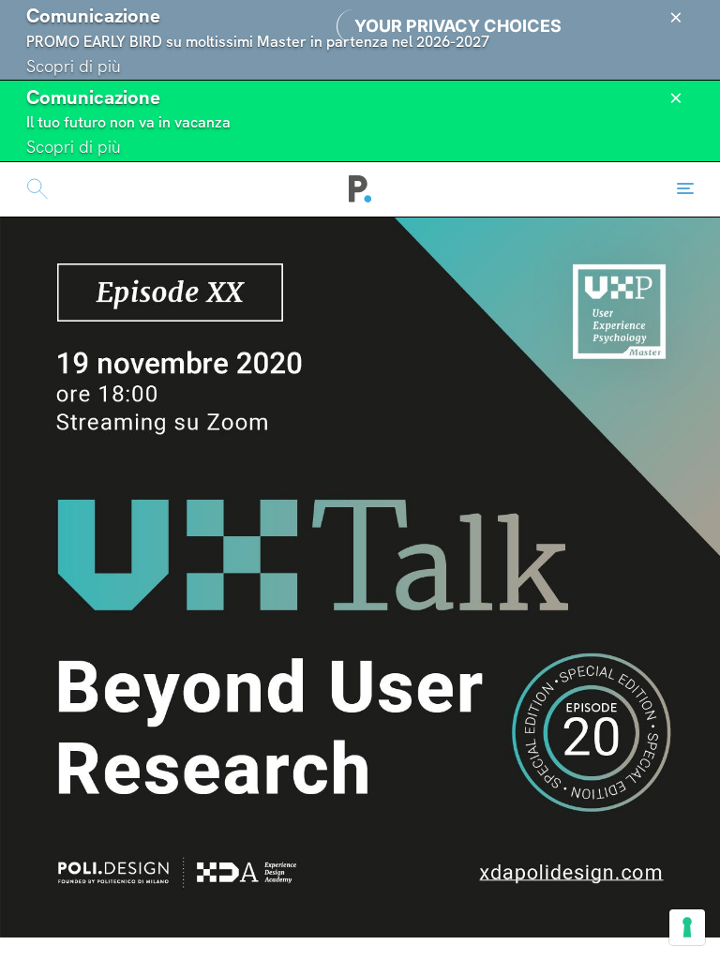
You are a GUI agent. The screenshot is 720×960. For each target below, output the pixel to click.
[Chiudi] (676, 18)
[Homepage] (360, 189)
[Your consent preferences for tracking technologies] (687, 927)
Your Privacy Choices (458, 26)
